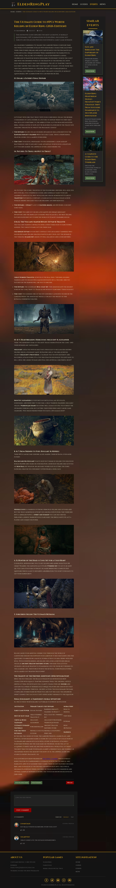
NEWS (102, 4)
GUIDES (84, 4)
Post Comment (22, 810)
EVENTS (94, 4)
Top (72, 817)
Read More (90, 71)
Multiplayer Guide (21, 783)
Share (70, 783)
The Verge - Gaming (50, 759)
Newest (66, 817)
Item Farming (36, 783)
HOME (75, 4)
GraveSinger (20, 31)
